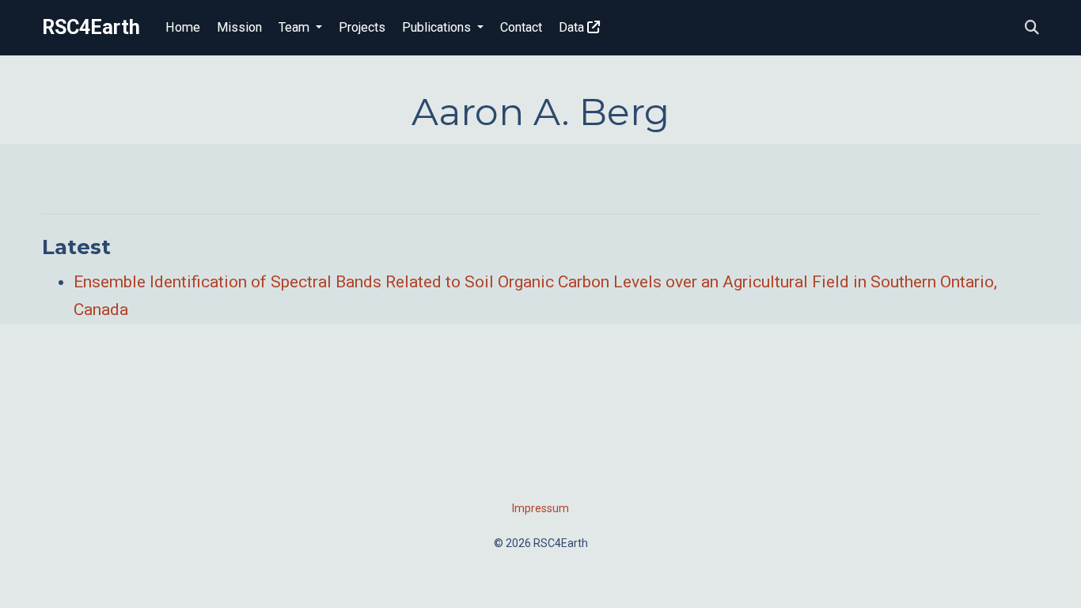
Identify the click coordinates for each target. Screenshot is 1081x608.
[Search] (1032, 28)
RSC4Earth (91, 27)
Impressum (540, 508)
